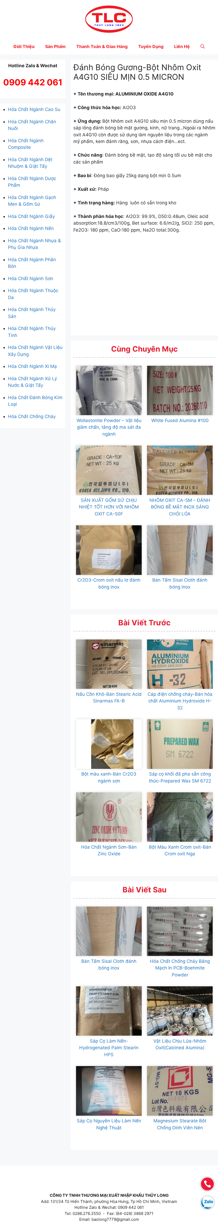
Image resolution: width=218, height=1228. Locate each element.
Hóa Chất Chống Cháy (32, 416)
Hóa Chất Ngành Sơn (30, 278)
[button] (202, 46)
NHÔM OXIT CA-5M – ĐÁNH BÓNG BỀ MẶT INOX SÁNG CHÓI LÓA (179, 507)
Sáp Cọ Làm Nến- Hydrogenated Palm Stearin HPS (109, 1047)
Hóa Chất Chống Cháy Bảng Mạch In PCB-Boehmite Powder (180, 968)
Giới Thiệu (24, 46)
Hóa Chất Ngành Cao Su (34, 109)
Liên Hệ (182, 46)
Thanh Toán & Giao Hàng (102, 46)
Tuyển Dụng (151, 46)
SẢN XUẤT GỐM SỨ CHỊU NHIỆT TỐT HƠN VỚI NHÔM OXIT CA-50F (109, 507)
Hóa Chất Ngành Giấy (31, 216)
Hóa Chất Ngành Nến (31, 228)
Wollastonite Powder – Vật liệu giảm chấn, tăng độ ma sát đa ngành (109, 427)
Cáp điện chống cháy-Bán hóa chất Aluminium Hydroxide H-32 (180, 701)
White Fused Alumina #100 (180, 420)
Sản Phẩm (55, 46)
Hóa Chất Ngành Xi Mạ (32, 366)
